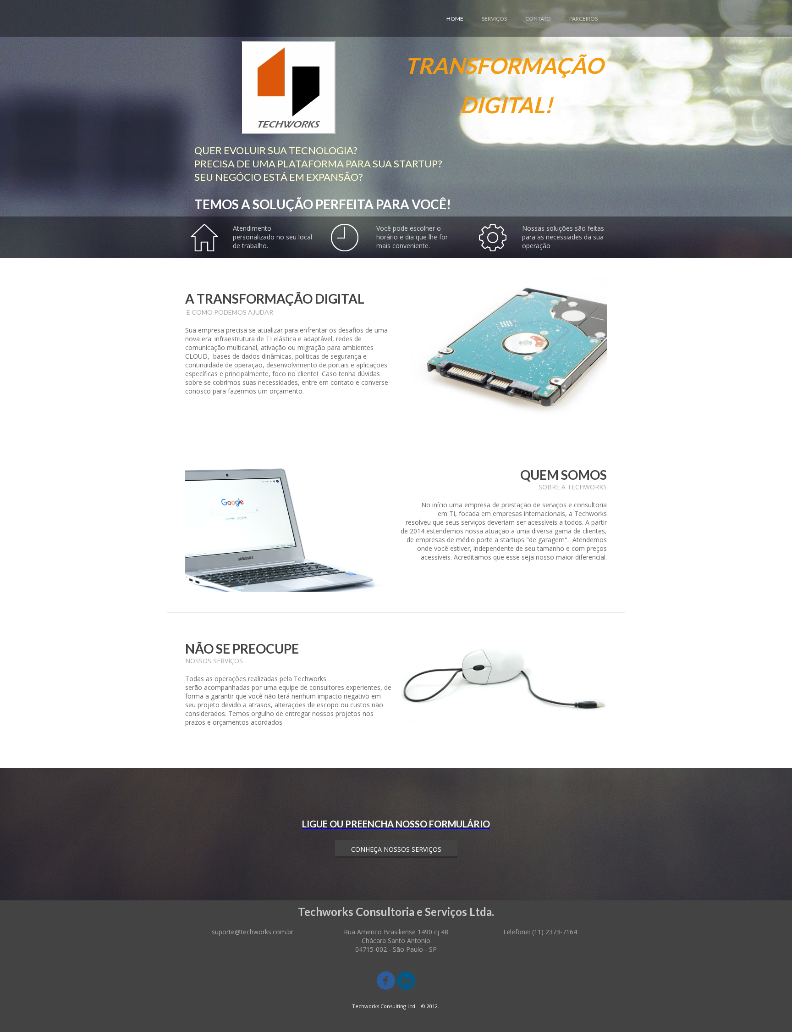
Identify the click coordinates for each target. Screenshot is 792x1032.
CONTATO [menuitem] (538, 18)
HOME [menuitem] (454, 18)
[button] (396, 849)
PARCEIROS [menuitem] (583, 18)
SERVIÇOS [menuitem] (494, 18)
